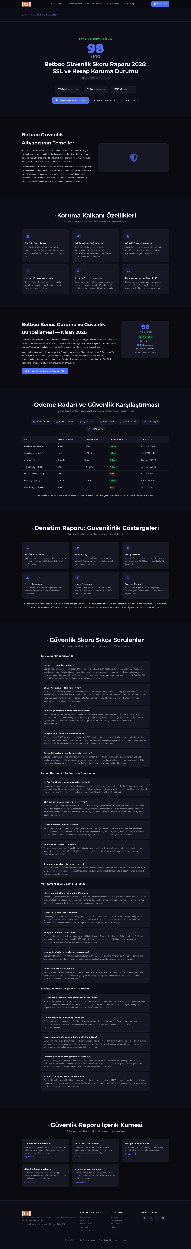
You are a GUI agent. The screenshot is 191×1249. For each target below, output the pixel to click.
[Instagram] (150, 1218)
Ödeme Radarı (113, 4)
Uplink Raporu (116, 1227)
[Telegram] (163, 1218)
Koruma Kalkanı (74, 4)
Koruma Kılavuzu (86, 1224)
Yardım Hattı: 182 (105, 1240)
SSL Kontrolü (85, 1220)
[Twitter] (144, 1218)
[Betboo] (26, 4)
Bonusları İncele (120, 1240)
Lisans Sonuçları (85, 1231)
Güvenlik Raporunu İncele (72, 100)
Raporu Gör (162, 3)
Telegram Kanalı (117, 1224)
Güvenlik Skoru (54, 4)
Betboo (25, 15)
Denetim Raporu (93, 4)
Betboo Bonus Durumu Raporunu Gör (116, 100)
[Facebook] (157, 1218)
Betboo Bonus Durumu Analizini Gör (46, 371)
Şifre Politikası (85, 1227)
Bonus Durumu (116, 1217)
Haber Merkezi (116, 1220)
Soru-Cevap (129, 4)
